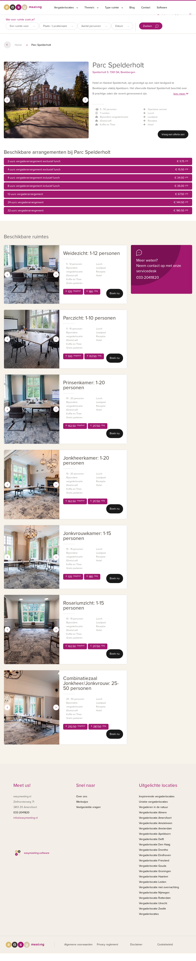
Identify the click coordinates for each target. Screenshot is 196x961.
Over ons (81, 796)
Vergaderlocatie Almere (153, 812)
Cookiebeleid (165, 944)
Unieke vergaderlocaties (153, 801)
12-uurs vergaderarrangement (98, 194)
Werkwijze (82, 801)
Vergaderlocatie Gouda (152, 866)
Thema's (89, 7)
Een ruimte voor (19, 26)
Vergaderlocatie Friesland (154, 860)
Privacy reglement (107, 944)
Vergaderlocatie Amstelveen (155, 823)
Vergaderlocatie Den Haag (154, 844)
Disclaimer (136, 944)
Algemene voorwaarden (78, 944)
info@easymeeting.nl (25, 817)
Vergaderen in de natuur (153, 807)
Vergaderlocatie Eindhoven (155, 855)
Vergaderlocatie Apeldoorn (155, 833)
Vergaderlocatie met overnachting (159, 887)
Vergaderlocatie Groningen (155, 871)
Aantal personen (91, 26)
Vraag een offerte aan (173, 134)
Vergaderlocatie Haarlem (153, 876)
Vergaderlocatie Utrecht (153, 903)
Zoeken (148, 26)
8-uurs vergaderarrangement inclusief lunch (98, 186)
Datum (119, 26)
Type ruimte (112, 7)
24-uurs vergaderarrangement (98, 202)
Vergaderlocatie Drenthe (153, 849)
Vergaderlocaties (64, 7)
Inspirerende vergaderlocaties (157, 796)
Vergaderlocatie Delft (151, 839)
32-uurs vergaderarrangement (98, 210)
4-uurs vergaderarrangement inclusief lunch (98, 177)
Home (18, 45)
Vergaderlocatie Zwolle (152, 908)
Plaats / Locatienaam (55, 26)
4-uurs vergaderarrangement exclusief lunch (98, 169)
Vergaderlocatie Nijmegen (154, 892)
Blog (132, 7)
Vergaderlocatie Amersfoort (155, 817)
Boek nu (115, 293)
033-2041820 (147, 277)
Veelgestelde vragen (88, 807)
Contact (145, 7)
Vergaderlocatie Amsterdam (155, 828)
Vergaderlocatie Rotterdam (155, 898)
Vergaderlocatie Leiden (152, 882)
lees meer (179, 93)
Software (162, 7)
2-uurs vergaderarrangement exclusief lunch (98, 161)
